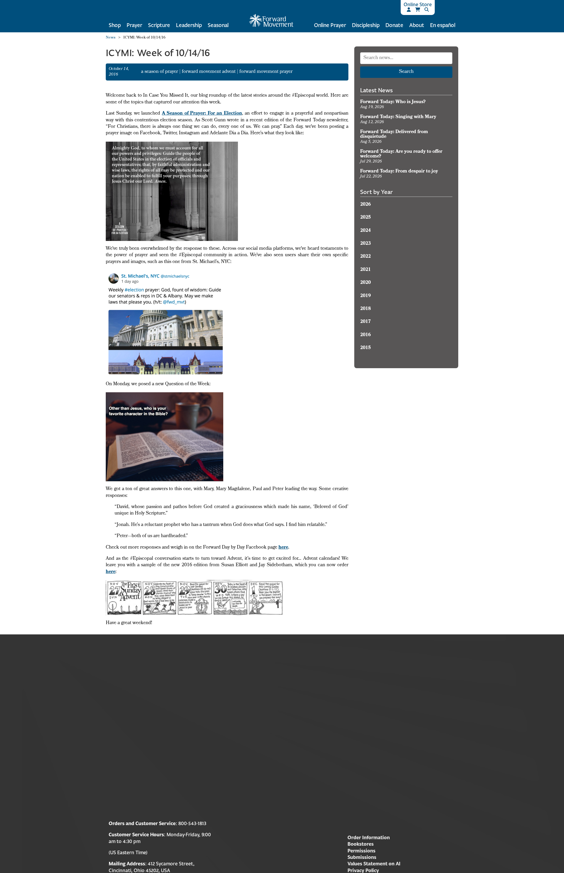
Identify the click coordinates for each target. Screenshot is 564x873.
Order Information (369, 837)
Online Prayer (330, 25)
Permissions (361, 850)
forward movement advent (209, 72)
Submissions (362, 857)
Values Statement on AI (374, 863)
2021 (365, 270)
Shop (115, 25)
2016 (365, 335)
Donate (394, 25)
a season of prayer (160, 72)
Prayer (134, 25)
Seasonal (218, 25)
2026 (365, 205)
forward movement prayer (266, 72)
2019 (365, 296)
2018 (365, 309)
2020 (365, 283)
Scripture (159, 25)
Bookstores (361, 844)
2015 (365, 348)
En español (442, 25)
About (416, 25)
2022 (365, 257)
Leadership (189, 25)
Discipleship (366, 25)
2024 (365, 231)
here (283, 548)
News (110, 38)
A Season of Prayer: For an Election (202, 114)
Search (406, 72)
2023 (365, 244)
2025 (365, 218)
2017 (365, 322)
